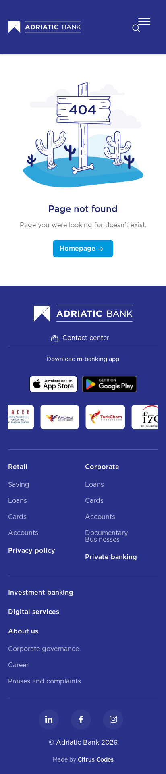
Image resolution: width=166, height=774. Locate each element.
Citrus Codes (96, 759)
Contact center (85, 338)
